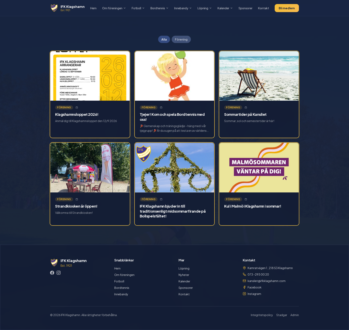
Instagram (254, 294)
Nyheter (184, 275)
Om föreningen (112, 8)
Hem (93, 8)
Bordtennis (157, 8)
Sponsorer (245, 8)
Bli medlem (287, 8)
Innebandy (181, 8)
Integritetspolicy (262, 315)
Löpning (203, 8)
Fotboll (136, 8)
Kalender (223, 8)
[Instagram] (59, 273)
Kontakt (263, 8)
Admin (294, 315)
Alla (164, 39)
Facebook (255, 287)
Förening (181, 39)
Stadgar (281, 315)
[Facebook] (52, 273)
